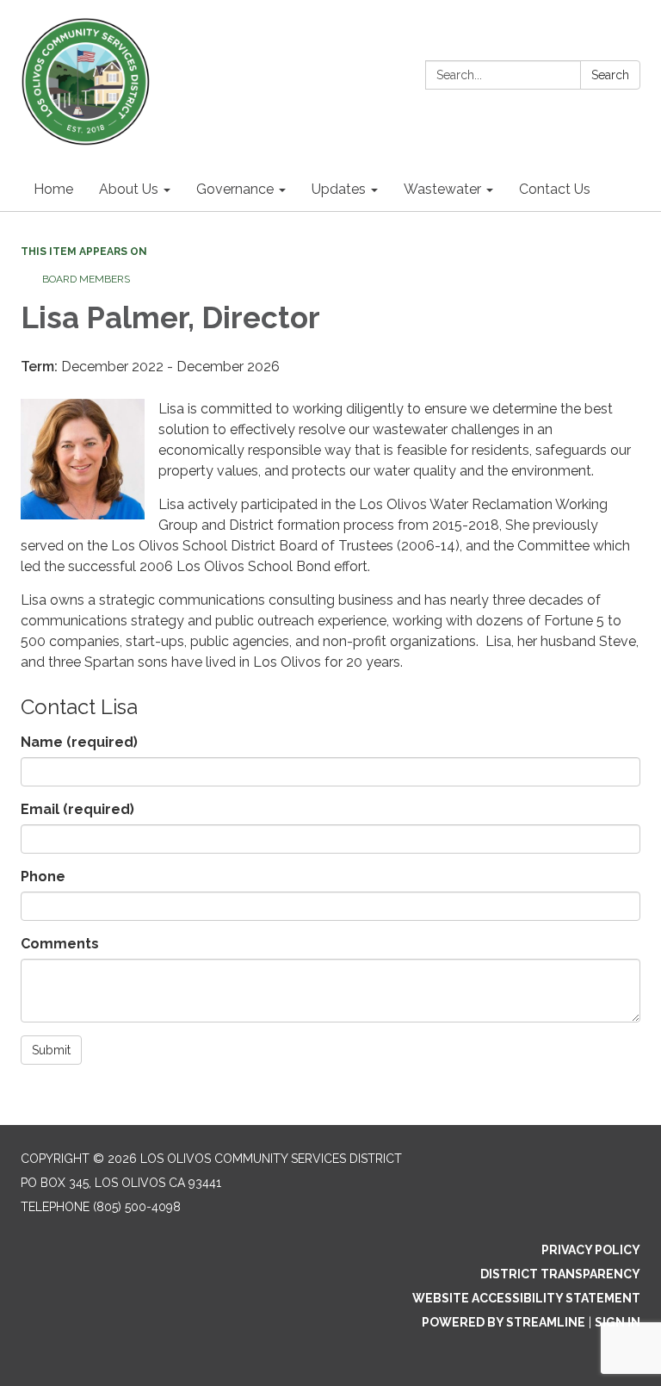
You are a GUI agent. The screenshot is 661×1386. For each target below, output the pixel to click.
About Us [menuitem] (128, 189)
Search (610, 75)
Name (79, 742)
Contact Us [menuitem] (554, 189)
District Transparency (560, 1274)
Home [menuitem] (53, 189)
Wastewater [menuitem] (442, 189)
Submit (51, 1050)
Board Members (86, 279)
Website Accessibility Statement (526, 1298)
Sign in (617, 1322)
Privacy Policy (590, 1250)
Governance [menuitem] (235, 189)
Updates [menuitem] (339, 189)
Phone (43, 876)
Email (77, 809)
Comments (60, 943)
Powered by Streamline (503, 1322)
